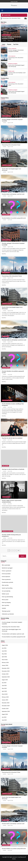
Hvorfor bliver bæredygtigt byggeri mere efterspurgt (11, 630)
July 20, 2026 (10, 407)
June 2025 (4, 685)
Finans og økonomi (6, 579)
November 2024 (6, 705)
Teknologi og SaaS (6, 611)
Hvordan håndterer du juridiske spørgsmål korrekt (14, 218)
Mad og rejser (5, 599)
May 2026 (4, 653)
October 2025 (5, 674)
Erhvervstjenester (6, 36)
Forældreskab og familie (7, 582)
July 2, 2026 (10, 503)
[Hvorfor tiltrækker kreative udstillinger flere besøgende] (14, 393)
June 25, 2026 (10, 538)
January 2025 (5, 699)
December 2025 (5, 668)
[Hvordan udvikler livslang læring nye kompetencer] (14, 524)
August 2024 (5, 714)
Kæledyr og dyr (11, 71)
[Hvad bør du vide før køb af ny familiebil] (14, 427)
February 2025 (5, 697)
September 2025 (6, 676)
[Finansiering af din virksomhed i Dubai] (4, 84)
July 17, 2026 (10, 440)
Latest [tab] (3, 44)
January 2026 (5, 665)
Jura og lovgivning (6, 214)
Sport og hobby (5, 465)
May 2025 (4, 688)
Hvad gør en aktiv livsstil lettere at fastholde (13, 469)
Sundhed (4, 608)
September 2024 (6, 711)
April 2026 (4, 656)
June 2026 (4, 651)
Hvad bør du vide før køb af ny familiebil (12, 438)
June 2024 (4, 720)
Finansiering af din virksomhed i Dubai (13, 38)
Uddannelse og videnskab (8, 531)
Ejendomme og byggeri (12, 89)
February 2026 (5, 662)
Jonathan (4, 40)
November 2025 (6, 671)
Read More (4, 253)
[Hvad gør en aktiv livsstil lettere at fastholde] (14, 459)
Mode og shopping (6, 602)
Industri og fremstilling (7, 588)
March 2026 (5, 659)
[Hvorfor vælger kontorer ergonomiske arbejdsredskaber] (14, 490)
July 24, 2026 (10, 219)
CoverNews (20, 857)
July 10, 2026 (10, 471)
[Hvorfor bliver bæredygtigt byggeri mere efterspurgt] (4, 91)
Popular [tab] (9, 44)
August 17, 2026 (10, 40)
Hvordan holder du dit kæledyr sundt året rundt (13, 194)
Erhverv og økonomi (12, 48)
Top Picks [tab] (15, 44)
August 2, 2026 (10, 195)
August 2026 (5, 645)
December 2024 (5, 702)
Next (18, 550)
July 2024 (4, 717)
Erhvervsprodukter (6, 496)
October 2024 (5, 708)
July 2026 (4, 648)
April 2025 (4, 691)
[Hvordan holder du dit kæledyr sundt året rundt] (4, 72)
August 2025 (5, 679)
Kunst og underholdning (7, 400)
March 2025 (5, 694)
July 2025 (4, 682)
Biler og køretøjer (6, 434)
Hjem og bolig (5, 585)
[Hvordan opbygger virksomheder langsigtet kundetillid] (4, 50)
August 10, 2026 (10, 172)
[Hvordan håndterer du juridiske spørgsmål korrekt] (14, 207)
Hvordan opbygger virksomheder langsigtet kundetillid (12, 623)
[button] (26, 10)
